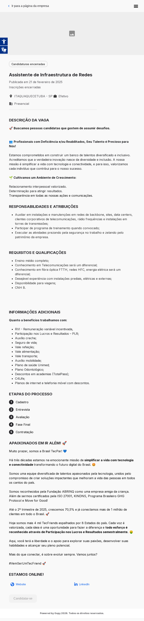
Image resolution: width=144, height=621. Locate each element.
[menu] (136, 6)
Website (21, 584)
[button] (136, 6)
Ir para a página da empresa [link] (30, 5)
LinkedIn (84, 584)
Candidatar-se (23, 598)
